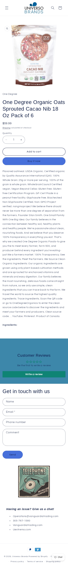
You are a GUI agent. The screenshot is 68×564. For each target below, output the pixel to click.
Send (12, 454)
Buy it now (34, 161)
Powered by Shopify (38, 556)
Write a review (34, 374)
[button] (6, 8)
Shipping (6, 128)
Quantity (7, 133)
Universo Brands (20, 556)
